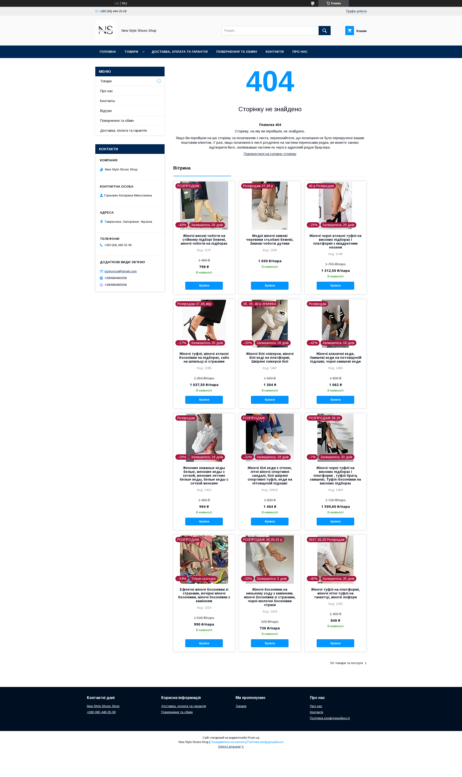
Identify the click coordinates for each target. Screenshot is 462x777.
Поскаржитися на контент (228, 742)
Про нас (300, 51)
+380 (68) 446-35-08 (101, 712)
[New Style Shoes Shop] (105, 39)
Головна (108, 51)
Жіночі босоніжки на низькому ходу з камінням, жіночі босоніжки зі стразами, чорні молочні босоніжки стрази (269, 597)
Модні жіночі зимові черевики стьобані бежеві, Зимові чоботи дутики (269, 239)
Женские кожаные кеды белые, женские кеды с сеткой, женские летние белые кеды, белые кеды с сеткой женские (204, 475)
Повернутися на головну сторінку (270, 154)
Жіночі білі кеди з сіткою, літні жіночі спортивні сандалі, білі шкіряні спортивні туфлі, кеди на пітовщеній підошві (270, 475)
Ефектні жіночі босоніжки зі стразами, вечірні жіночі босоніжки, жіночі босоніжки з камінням (204, 595)
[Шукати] (325, 30)
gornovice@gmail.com (120, 271)
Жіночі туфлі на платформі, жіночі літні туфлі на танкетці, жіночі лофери (335, 593)
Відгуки (106, 111)
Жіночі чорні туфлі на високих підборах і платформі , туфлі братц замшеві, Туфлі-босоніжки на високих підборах (335, 475)
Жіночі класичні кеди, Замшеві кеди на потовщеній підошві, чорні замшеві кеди (335, 357)
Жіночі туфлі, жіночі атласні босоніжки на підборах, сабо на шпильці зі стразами (204, 357)
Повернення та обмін (236, 51)
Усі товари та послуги (346, 663)
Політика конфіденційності (330, 718)
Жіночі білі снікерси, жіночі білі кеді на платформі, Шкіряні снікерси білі (270, 357)
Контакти (275, 51)
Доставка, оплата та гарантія (180, 51)
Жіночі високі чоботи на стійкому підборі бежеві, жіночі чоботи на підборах (204, 239)
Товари (131, 51)
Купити (204, 285)
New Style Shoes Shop (103, 706)
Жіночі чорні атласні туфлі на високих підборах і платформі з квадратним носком (335, 241)
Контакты (107, 101)
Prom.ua (253, 737)
